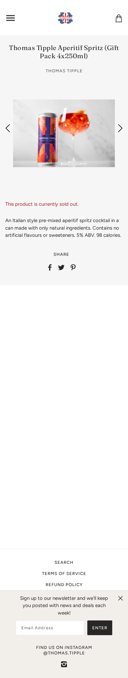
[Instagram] (64, 664)
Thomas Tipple (64, 70)
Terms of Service (64, 573)
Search (64, 562)
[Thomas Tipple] (65, 17)
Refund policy (64, 584)
